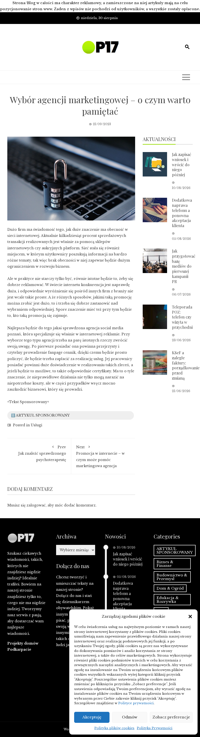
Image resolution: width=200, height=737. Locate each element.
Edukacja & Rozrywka (168, 599)
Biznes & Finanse (165, 564)
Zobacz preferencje (171, 717)
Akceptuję (91, 717)
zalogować (36, 505)
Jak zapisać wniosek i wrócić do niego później (181, 164)
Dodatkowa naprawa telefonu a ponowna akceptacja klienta (182, 213)
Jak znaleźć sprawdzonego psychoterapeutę (42, 453)
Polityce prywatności (136, 703)
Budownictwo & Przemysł (172, 577)
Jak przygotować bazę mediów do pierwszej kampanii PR (183, 266)
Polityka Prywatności (154, 728)
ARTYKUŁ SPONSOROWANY (175, 550)
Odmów (129, 717)
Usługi (36, 425)
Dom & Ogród (170, 588)
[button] (190, 616)
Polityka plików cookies (114, 728)
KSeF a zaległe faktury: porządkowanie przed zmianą (186, 365)
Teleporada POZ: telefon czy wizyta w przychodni (182, 317)
